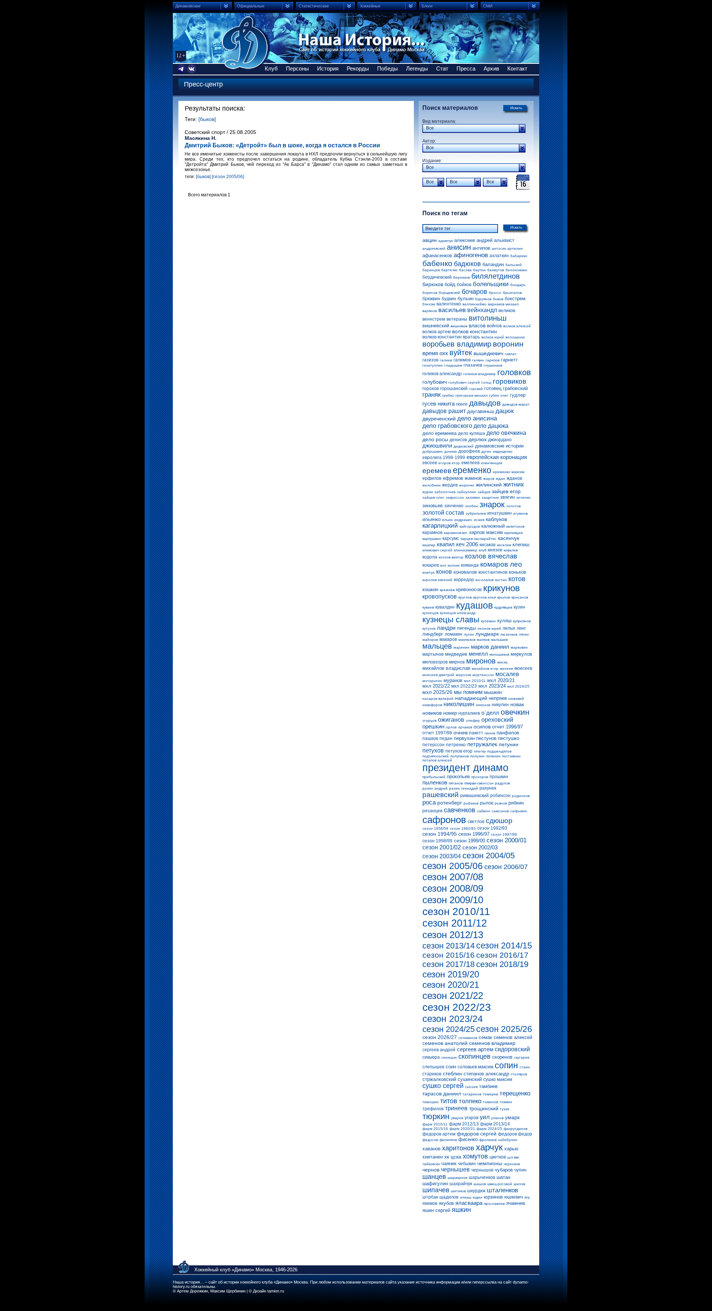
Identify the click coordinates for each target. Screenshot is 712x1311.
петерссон (433, 744)
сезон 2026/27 (439, 1037)
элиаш (465, 1197)
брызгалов (512, 293)
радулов (502, 783)
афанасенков (437, 255)
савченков (459, 810)
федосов (430, 1140)
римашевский (474, 795)
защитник (490, 497)
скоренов (502, 1057)
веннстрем (433, 319)
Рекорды (358, 68)
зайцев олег (433, 497)
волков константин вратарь (451, 337)
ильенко (431, 519)
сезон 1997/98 (504, 834)
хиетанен (432, 1157)
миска (502, 662)
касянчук (508, 538)
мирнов (457, 662)
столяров (519, 1074)
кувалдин (445, 607)
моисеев (523, 668)
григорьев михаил (471, 395)
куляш (504, 620)
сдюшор (499, 821)
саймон (483, 811)
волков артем (436, 331)
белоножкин (516, 270)
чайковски (431, 1164)
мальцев (437, 646)
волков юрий (492, 337)
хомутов (475, 1156)
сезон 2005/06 (452, 866)
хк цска (452, 1157)
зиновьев (432, 505)
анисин (459, 247)
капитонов (515, 526)
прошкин (499, 776)
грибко (448, 395)
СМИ (487, 6)
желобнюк (431, 485)
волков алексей (517, 326)
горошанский (454, 388)
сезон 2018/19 (502, 964)
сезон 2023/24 (452, 1018)
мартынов (433, 654)
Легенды (417, 68)
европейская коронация (497, 457)
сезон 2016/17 (502, 955)
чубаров (504, 1170)
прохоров (479, 777)
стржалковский (439, 1079)
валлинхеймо (474, 304)
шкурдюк (476, 1190)
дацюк (504, 410)
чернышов (482, 1170)
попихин (493, 756)
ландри (446, 628)
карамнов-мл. (456, 533)
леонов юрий (489, 628)
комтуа (428, 572)
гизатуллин (432, 365)
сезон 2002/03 (480, 847)
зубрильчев (476, 513)
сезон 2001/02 (441, 847)
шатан (503, 1177)
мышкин (493, 692)
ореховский (497, 720)
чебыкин (467, 1163)
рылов (486, 803)
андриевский (433, 248)
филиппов (448, 1140)
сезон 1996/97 (474, 834)
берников (461, 277)
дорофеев (469, 451)
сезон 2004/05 (488, 855)
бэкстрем (515, 298)
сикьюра (431, 1057)
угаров (471, 1117)
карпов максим (486, 532)
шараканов (457, 1178)
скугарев (521, 1057)
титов (448, 1101)
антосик (499, 248)
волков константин (474, 331)
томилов (490, 1102)
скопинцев (474, 1056)
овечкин (515, 712)
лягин (524, 634)
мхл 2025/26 (437, 692)
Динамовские (188, 6)
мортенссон (483, 675)
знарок (492, 504)
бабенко (437, 263)
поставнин (511, 756)
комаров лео (501, 564)
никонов (483, 705)
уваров (457, 1118)
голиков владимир (479, 374)
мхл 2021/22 (436, 686)
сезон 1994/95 (439, 834)
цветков (498, 1157)
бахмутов (495, 270)
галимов (462, 360)
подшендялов (499, 751)
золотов (513, 506)
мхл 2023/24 (492, 686)
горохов (430, 388)
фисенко (468, 1139)
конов (444, 571)
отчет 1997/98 (437, 732)
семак (485, 1037)
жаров (488, 478)
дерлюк (477, 439)
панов (490, 733)
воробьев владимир (456, 344)
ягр (527, 1197)
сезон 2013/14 (448, 945)
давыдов (485, 403)
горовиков (509, 381)
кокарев (430, 565)
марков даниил (490, 646)
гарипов (492, 360)
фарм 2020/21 (462, 1129)
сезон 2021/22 (452, 995)
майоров (430, 640)
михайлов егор (485, 668)
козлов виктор (451, 557)
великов (506, 310)
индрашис (463, 520)
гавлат (511, 354)
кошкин (430, 589)
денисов (458, 439)
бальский (513, 265)
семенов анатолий (445, 1043)
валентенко (448, 304)
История (328, 68)
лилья (508, 628)
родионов (521, 796)
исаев (479, 520)
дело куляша (471, 433)
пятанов (456, 783)
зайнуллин (466, 492)
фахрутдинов (515, 1129)
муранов (453, 680)
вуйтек (460, 352)
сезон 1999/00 (469, 840)
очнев (461, 732)
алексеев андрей (473, 240)
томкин (506, 1102)
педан (445, 738)
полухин (477, 756)
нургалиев (469, 713)
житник (513, 484)
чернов (430, 1170)
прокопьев (458, 776)
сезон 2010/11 (456, 911)
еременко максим (508, 472)
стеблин (452, 1073)
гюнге (462, 404)
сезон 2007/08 (452, 876)
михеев (506, 668)
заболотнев (444, 492)
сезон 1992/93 (492, 828)
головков (514, 372)
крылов (503, 597)
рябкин (516, 803)
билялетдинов (495, 276)
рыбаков (471, 803)
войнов (494, 325)
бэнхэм (428, 304)
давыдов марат (516, 404)
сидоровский (512, 1049)
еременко (472, 470)
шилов (519, 1184)
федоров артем (438, 1134)
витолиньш (488, 318)
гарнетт (509, 360)
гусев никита (438, 403)
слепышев (433, 1066)
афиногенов (471, 255)
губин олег (498, 395)
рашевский (440, 795)
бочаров (474, 291)
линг (521, 628)
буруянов (483, 299)
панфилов (508, 732)
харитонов (458, 1148)
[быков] (207, 119)
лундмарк (487, 634)
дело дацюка (491, 426)
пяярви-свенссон (479, 783)
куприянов (522, 621)
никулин (500, 704)
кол (443, 565)
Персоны (297, 68)
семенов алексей (513, 1037)
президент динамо (465, 767)
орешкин (433, 726)
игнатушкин (499, 513)
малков (483, 640)
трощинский (483, 1108)
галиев (446, 360)
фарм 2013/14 (495, 1124)
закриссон (455, 497)
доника (450, 451)
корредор (464, 579)
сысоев (471, 1087)
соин (451, 1066)
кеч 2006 (467, 544)
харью (511, 1148)
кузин (519, 607)
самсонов (500, 811)
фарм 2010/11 (435, 1124)
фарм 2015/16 (435, 1129)
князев (495, 550)
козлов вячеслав (491, 556)
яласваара (468, 1203)
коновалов (465, 572)
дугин (486, 451)
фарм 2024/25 (489, 1129)
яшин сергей (436, 1210)
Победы (387, 68)
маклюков (466, 640)
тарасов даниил (441, 1094)
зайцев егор (506, 491)
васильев (452, 310)
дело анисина (477, 418)
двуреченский (439, 419)
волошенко (515, 337)
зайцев (484, 492)
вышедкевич (488, 353)
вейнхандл (482, 310)
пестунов (486, 738)
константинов (492, 572)
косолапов (484, 580)
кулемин (488, 621)
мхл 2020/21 (501, 680)
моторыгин (432, 681)
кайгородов (469, 526)
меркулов (521, 654)
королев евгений (437, 580)
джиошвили (437, 445)
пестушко (508, 738)
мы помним (468, 692)
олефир (473, 720)
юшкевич (513, 1197)
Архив (491, 68)
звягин (507, 497)
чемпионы (489, 1163)
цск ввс (513, 1157)
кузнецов (430, 613)
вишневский (435, 325)
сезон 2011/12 (454, 923)
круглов (465, 597)
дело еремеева (439, 433)
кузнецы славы (450, 619)
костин (501, 580)
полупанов (459, 756)
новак (517, 704)
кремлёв (447, 590)
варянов (429, 311)
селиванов (467, 1038)
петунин (508, 744)
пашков (430, 738)
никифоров (432, 705)
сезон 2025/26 (504, 1029)
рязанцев (432, 810)
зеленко (523, 497)
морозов (463, 675)
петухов (433, 750)
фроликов (488, 1140)
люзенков (508, 634)
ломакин (453, 634)
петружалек (482, 744)
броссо (495, 293)
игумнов (520, 513)
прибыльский (433, 777)
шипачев (435, 1190)
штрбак (430, 1197)
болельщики (491, 284)
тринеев (456, 1108)
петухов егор (458, 751)
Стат (442, 68)
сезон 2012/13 (452, 934)
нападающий (471, 698)
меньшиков (499, 654)
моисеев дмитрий (438, 675)
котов (516, 579)
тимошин (430, 1102)
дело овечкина (506, 433)
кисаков (487, 544)
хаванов (431, 1148)
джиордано (500, 439)
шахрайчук (460, 1183)
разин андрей (435, 788)
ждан (500, 478)
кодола (429, 557)
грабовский (515, 388)
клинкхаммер (465, 550)
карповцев (513, 533)
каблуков (496, 519)
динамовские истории (499, 446)
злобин (471, 506)
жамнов (473, 478)
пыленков (434, 782)
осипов (482, 727)
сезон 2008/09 (452, 888)
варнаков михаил (503, 304)
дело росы (435, 439)
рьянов (501, 803)
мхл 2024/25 (518, 686)
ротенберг (449, 803)
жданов (514, 478)
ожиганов (451, 720)
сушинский (470, 1079)
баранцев (431, 270)
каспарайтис (485, 539)
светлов (476, 821)
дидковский (464, 446)
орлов (451, 727)
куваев (428, 607)
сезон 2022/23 (456, 1007)
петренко (456, 744)
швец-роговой (499, 1184)
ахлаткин (499, 255)
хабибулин (507, 1140)
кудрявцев (503, 607)
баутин (479, 270)
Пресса (465, 68)
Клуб (271, 68)
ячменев (515, 1203)
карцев (467, 539)
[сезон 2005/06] (228, 176)
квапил (446, 544)
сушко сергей (443, 1085)
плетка (480, 751)
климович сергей (437, 550)
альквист (504, 240)
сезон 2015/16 (448, 955)
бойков (464, 284)
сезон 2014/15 (504, 945)
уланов (497, 1118)
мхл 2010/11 (475, 681)
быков (498, 299)
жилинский (489, 485)
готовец (492, 388)
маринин (461, 647)
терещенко (515, 1093)
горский (476, 389)
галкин (478, 360)
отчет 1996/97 (507, 727)
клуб (483, 550)
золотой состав (443, 512)
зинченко (454, 505)
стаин (525, 1067)
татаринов (471, 1094)
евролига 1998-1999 (443, 457)
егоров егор (449, 463)
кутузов (428, 628)
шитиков (458, 1191)
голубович (434, 382)
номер (450, 713)
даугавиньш (480, 411)
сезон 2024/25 (448, 1029)
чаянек (448, 1163)
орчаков (465, 727)
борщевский (449, 293)
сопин (506, 1065)
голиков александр (442, 373)
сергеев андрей (438, 1049)
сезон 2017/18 (448, 964)
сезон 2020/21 (450, 985)
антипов (481, 248)
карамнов (432, 532)
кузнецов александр (458, 613)
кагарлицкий (440, 525)
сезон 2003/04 (441, 856)
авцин (429, 240)
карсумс (450, 538)
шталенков (502, 1190)
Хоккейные (370, 6)
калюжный (493, 526)
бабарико (518, 256)
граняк (431, 394)
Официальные (250, 6)
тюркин (435, 1116)
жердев (450, 485)
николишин (459, 704)
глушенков (493, 365)
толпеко (470, 1101)
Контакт (517, 68)
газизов (430, 360)
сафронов (444, 819)
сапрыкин (518, 811)
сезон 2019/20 (450, 974)
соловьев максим (475, 1066)
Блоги (427, 6)
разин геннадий (463, 788)
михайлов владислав (446, 668)
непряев (498, 698)
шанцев (434, 1176)
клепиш (520, 544)
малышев (499, 640)
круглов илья (484, 597)
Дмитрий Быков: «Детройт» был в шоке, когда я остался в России (282, 145)
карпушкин (431, 539)
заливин (472, 497)
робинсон (500, 795)
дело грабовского (447, 425)
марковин (519, 647)
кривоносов (469, 589)
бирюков (432, 284)
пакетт (476, 732)
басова (465, 270)
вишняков (459, 326)
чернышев (455, 1169)
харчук (489, 1147)
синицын (449, 1057)
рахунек (487, 788)
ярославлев (494, 1204)
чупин (520, 1170)
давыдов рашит (444, 411)
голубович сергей (464, 382)
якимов (429, 1203)
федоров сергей (477, 1134)
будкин (449, 298)
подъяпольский (435, 756)
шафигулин (435, 1183)
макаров (448, 639)
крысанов (519, 597)
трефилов (433, 1108)
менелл (478, 653)
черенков (512, 1164)
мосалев (507, 674)
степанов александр (486, 1073)
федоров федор (515, 1134)
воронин (508, 344)
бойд (450, 284)
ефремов (453, 478)
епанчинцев (491, 463)
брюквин (431, 298)
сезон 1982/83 (463, 828)
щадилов (448, 1197)
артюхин (515, 248)
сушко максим (497, 1079)
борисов (429, 293)
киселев (504, 545)
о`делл (490, 712)
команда (470, 565)
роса (429, 802)
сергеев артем (475, 1049)
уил (485, 1117)
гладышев (453, 365)
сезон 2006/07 (506, 867)
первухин (464, 738)
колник (453, 565)
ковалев (511, 550)
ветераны (456, 319)
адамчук (445, 241)
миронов (481, 661)
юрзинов (493, 1197)
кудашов (474, 605)
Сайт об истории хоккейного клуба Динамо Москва (246, 42)
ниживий (516, 699)
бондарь (517, 285)
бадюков (467, 264)
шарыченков (482, 1177)
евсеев (429, 462)
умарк (512, 1117)
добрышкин (432, 451)
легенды (466, 628)
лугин (469, 634)
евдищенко (502, 451)
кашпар (428, 545)
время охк (435, 353)
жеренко (466, 485)
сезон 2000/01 (507, 840)
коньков (517, 572)
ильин (447, 520)
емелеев (470, 462)
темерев (490, 1094)
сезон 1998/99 (437, 840)
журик (427, 492)
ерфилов (431, 478)
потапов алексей (437, 760)
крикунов (501, 588)
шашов (480, 1184)
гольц (486, 382)
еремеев (436, 471)
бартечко (449, 270)
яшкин (461, 1209)
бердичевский (437, 277)
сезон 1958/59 (435, 828)
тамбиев (488, 1086)
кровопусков (439, 596)
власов (477, 325)
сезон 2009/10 (452, 899)
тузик (504, 1109)
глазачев (473, 365)
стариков (431, 1073)
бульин (466, 298)
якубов (446, 1203)
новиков (432, 713)
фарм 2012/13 (464, 1124)
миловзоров (435, 662)
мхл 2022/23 (464, 686)
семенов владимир (492, 1043)
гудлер (517, 395)
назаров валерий (438, 699)
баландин (493, 264)
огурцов (429, 720)
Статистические (314, 6)
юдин (477, 1197)
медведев (456, 654)
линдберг (432, 634)
